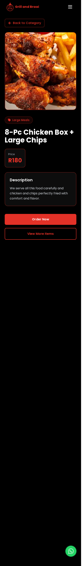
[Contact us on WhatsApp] (70, 551)
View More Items (40, 233)
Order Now (40, 219)
